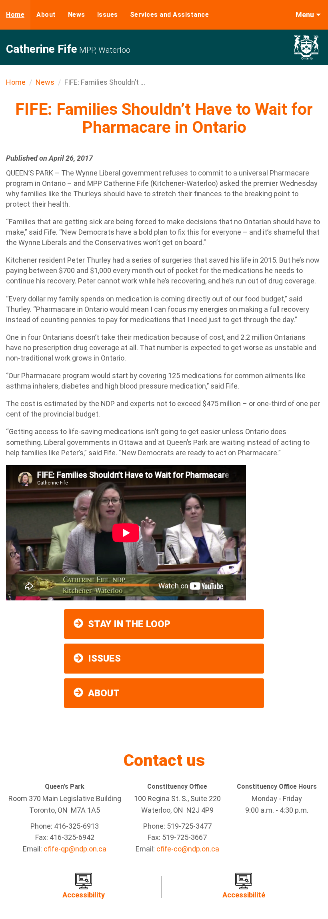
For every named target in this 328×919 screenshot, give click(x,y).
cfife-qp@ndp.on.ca (75, 849)
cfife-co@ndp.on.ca (187, 849)
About (46, 14)
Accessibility (83, 895)
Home (15, 14)
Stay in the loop (129, 624)
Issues (107, 14)
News (76, 14)
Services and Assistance (169, 14)
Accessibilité (243, 895)
